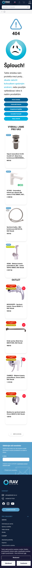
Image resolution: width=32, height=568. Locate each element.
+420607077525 (10, 498)
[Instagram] (7, 503)
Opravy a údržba (6, 526)
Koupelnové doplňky (16, 109)
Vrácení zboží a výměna (8, 545)
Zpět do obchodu (17, 434)
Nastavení (16, 557)
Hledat (28, 7)
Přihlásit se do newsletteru (11, 470)
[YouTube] (13, 503)
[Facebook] (3, 503)
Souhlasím (23, 563)
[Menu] (30, 2)
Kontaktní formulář (16, 114)
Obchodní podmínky (7, 540)
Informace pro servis (7, 524)
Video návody (5, 529)
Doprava (4, 542)
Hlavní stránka (16, 99)
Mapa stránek (16, 118)
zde (25, 553)
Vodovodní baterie (16, 104)
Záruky (4, 532)
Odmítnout (8, 563)
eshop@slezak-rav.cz (11, 495)
